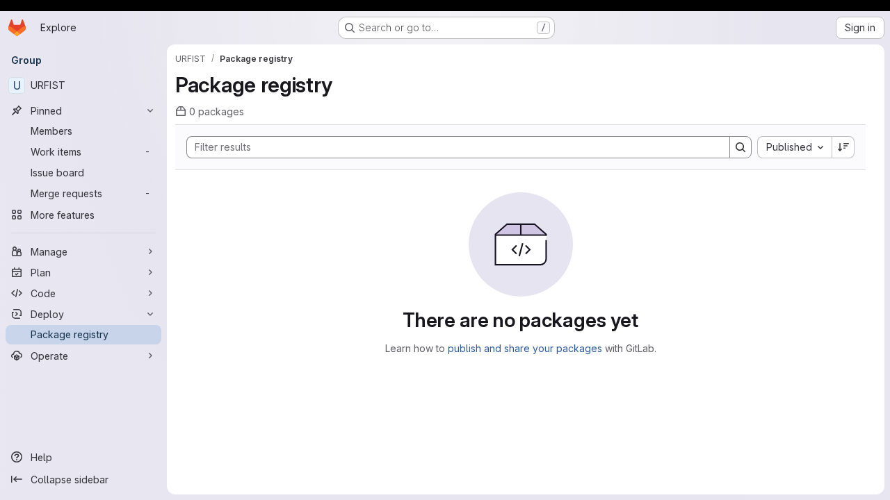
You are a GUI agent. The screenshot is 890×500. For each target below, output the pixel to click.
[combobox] (794, 147)
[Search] (740, 147)
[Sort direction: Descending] (843, 147)
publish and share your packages (525, 348)
